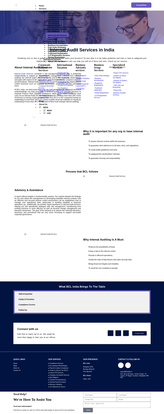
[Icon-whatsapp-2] (126, 333)
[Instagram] (128, 365)
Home (41, 6)
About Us (43, 104)
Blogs (41, 101)
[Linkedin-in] (121, 365)
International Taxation (64, 66)
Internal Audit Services (24, 74)
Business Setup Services (99, 67)
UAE (48, 113)
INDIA (44, 107)
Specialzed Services (119, 66)
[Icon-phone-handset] (110, 333)
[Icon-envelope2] (118, 333)
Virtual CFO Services (56, 61)
